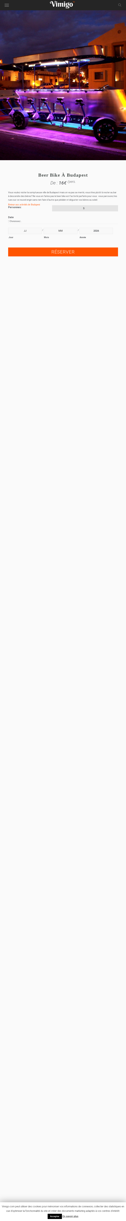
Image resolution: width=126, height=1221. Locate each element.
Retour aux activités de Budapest (24, 204)
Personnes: (14, 207)
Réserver (63, 252)
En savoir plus (70, 1216)
